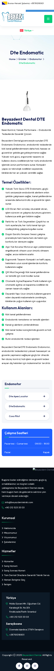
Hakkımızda (10, 528)
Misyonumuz (10, 532)
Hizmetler (9, 561)
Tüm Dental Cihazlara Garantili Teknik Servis (27, 575)
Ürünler (22, 59)
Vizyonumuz (10, 537)
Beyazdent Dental (31, 655)
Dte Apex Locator (18, 396)
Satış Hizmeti (10, 566)
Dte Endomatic (17, 406)
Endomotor (36, 59)
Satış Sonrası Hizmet (14, 570)
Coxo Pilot (14, 416)
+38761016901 (16, 634)
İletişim (7, 584)
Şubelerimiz (10, 541)
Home (12, 59)
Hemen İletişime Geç (14, 579)
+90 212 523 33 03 (14, 507)
